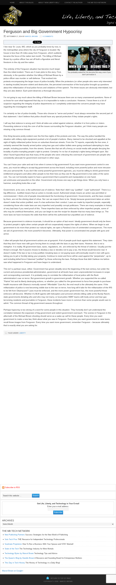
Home (11, 2)
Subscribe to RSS (12, 487)
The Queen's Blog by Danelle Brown (19, 558)
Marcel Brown (31, 36)
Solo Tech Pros (11, 539)
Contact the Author (73, 2)
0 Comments (48, 36)
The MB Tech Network (96, 2)
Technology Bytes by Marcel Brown (19, 553)
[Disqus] (58, 373)
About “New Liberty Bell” (49, 2)
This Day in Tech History (15, 563)
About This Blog (26, 2)
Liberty (22, 333)
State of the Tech (12, 549)
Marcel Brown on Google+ (12, 571)
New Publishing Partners (15, 535)
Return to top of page (61, 578)
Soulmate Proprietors (13, 544)
